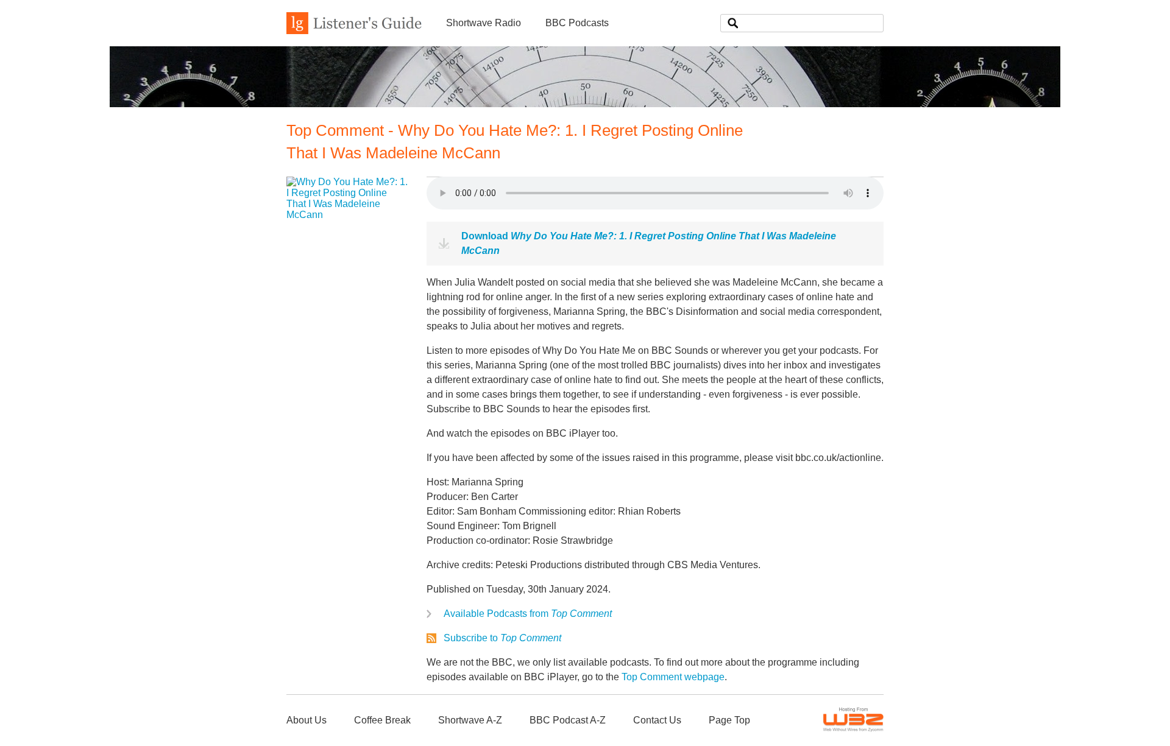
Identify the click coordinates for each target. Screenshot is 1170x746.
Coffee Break (382, 720)
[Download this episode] (347, 214)
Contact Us (657, 720)
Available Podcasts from (528, 613)
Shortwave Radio (483, 23)
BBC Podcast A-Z (568, 720)
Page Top (729, 720)
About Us (306, 720)
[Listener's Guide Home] (354, 31)
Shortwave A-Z (470, 720)
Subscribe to (502, 638)
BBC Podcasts (577, 23)
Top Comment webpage (673, 677)
